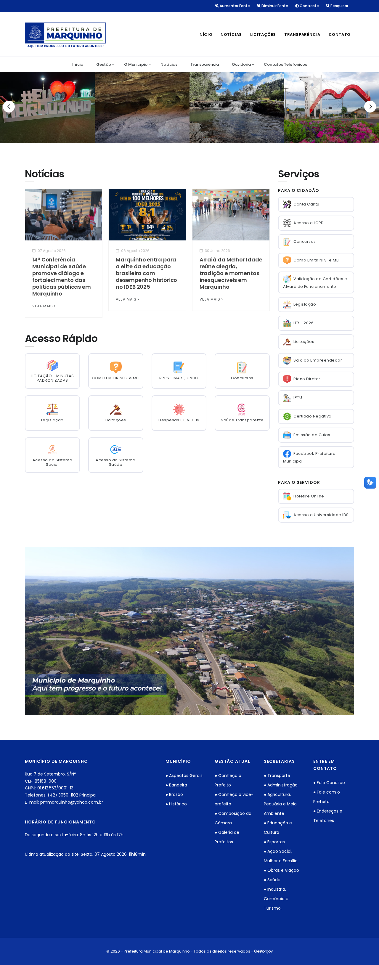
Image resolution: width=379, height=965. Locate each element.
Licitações (303, 341)
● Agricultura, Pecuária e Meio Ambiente (280, 803)
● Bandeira (176, 785)
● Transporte (277, 775)
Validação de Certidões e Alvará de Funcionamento (315, 282)
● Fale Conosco (329, 783)
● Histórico (176, 804)
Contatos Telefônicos (285, 64)
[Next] (370, 107)
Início (77, 64)
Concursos (304, 241)
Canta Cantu (306, 204)
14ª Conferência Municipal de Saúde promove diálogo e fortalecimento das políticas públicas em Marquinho (61, 276)
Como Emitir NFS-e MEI (316, 260)
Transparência (204, 64)
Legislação (304, 304)
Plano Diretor (306, 379)
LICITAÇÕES (263, 34)
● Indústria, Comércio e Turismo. (276, 898)
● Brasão (174, 794)
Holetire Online (308, 496)
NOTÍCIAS (231, 34)
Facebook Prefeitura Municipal (309, 457)
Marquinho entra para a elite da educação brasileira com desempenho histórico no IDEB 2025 (146, 273)
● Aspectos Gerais (184, 775)
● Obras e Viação (281, 870)
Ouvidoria (241, 64)
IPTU (297, 397)
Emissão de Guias (311, 435)
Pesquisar (339, 5)
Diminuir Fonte (274, 5)
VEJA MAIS (42, 306)
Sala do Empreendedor (317, 360)
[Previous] (9, 107)
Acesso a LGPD (308, 223)
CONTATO (340, 34)
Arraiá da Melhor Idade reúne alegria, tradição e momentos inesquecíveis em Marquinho (231, 273)
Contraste (309, 5)
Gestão (103, 64)
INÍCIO (205, 34)
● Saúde (272, 880)
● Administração (281, 785)
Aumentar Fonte (234, 5)
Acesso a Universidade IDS (321, 515)
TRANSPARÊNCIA (302, 34)
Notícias (168, 64)
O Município (135, 64)
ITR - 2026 (303, 323)
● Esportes (274, 842)
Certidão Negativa (312, 416)
